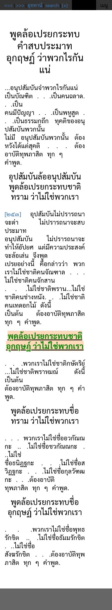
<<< (8, 5)
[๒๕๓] (13, 214)
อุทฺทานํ (35, 5)
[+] (65, 5)
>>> (20, 5)
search (52, 5)
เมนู (104, 5)
